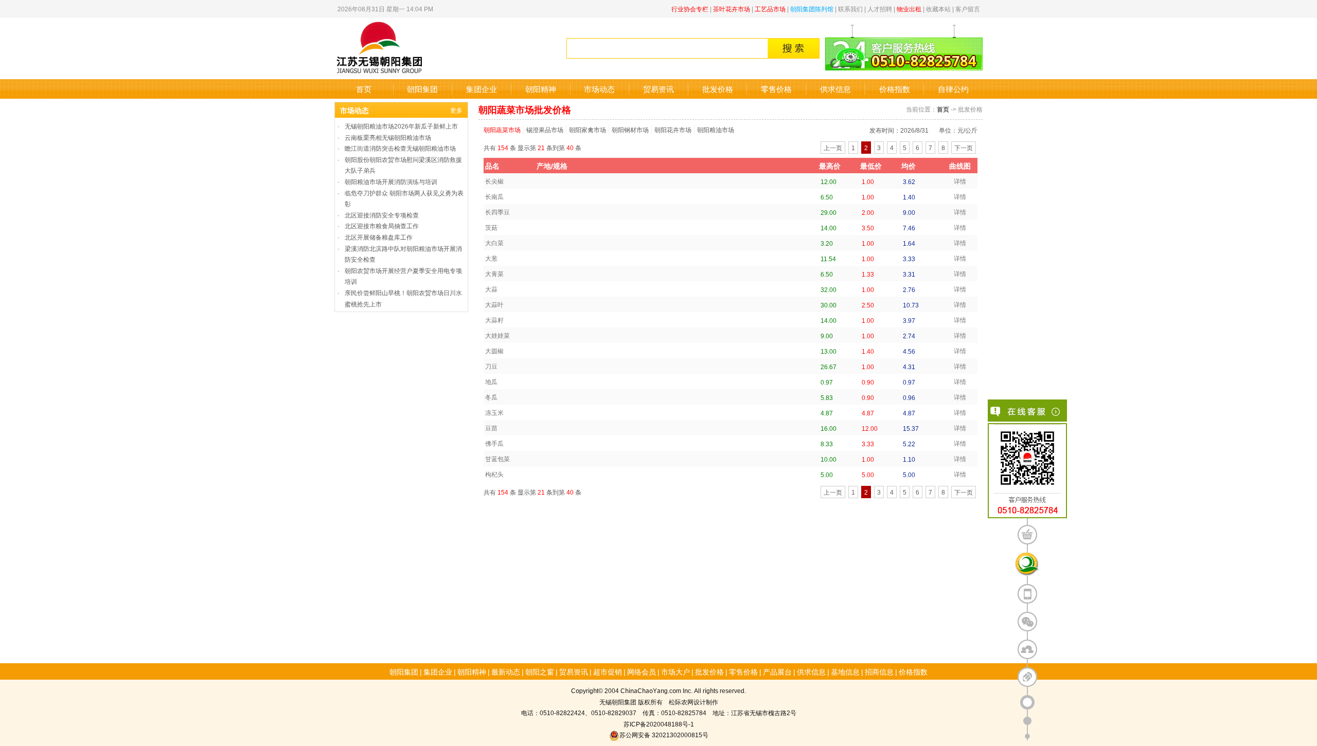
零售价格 (776, 88)
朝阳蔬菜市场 (502, 129)
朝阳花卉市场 (672, 129)
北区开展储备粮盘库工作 (379, 236)
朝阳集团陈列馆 (811, 8)
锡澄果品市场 (544, 129)
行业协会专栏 (689, 8)
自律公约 (953, 88)
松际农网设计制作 (693, 701)
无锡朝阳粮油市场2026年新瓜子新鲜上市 (401, 125)
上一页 (833, 147)
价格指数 (894, 88)
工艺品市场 (770, 8)
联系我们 (850, 8)
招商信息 (879, 671)
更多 (456, 109)
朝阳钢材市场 (630, 129)
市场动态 (599, 88)
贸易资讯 (658, 88)
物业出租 (909, 8)
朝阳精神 (540, 88)
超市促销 (607, 671)
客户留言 (967, 8)
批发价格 (717, 88)
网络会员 (641, 671)
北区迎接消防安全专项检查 (382, 214)
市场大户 (675, 671)
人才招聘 (879, 8)
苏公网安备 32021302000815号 (663, 734)
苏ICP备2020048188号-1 (659, 723)
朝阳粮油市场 (715, 129)
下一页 (963, 147)
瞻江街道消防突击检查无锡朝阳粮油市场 (400, 147)
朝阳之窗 (539, 671)
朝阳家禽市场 (587, 129)
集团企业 (481, 88)
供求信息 (835, 88)
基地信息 (845, 671)
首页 (363, 88)
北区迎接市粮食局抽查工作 (382, 225)
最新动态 (505, 671)
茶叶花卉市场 (731, 8)
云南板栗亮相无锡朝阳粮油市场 (388, 137)
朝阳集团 (422, 88)
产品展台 (777, 671)
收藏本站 (938, 8)
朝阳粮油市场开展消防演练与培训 (391, 181)
